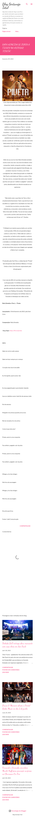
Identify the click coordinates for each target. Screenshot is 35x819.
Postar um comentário (10, 670)
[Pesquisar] (27, 3)
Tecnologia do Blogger (18, 811)
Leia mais (5, 672)
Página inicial (6, 31)
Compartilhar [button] (25, 526)
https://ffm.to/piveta (16, 330)
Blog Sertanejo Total (11, 6)
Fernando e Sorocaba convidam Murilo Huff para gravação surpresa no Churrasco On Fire (17, 770)
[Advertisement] (17, 596)
